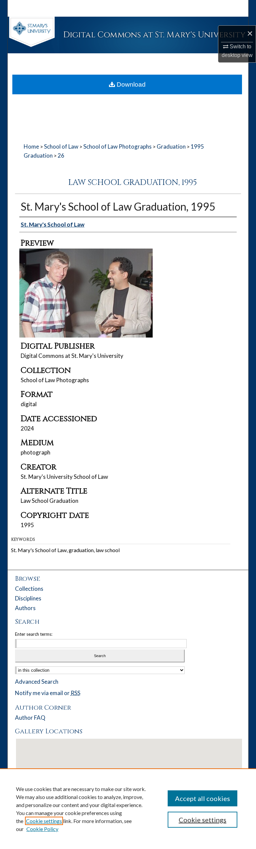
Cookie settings (44, 821)
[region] (128, 808)
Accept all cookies (202, 798)
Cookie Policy (42, 829)
